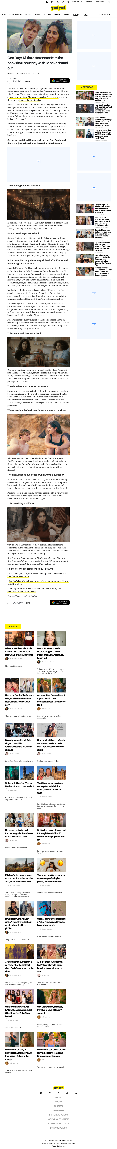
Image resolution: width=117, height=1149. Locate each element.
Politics (47, 14)
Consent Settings (58, 1124)
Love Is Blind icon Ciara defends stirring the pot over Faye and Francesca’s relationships (51, 1052)
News (4, 14)
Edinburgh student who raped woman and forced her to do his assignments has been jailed (19, 878)
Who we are (77, 2)
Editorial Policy (58, 1115)
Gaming (38, 14)
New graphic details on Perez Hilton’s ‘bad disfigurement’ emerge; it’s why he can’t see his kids (103, 109)
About (58, 1102)
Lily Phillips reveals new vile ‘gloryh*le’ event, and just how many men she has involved (102, 246)
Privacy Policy (58, 1128)
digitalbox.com (60, 1146)
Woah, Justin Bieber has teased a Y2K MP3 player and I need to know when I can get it (51, 921)
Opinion (57, 14)
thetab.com (54, 1140)
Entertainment (15, 14)
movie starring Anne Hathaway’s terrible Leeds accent (33, 97)
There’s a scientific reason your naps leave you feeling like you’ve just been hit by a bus (51, 878)
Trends (28, 14)
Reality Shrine (76, 15)
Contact (89, 2)
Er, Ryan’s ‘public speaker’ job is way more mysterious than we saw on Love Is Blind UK (103, 209)
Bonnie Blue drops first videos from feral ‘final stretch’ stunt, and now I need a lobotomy (103, 234)
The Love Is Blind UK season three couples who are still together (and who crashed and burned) (103, 96)
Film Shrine (85, 15)
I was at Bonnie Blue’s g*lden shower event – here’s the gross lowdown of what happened (103, 272)
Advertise (100, 2)
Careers (58, 1106)
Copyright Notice (58, 1119)
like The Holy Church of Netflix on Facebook (35, 564)
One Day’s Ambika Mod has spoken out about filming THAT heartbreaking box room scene (35, 590)
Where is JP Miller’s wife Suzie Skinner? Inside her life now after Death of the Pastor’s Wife (19, 651)
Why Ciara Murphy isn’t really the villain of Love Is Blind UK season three (50, 1009)
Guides (66, 14)
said (45, 397)
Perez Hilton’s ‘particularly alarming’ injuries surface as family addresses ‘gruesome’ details (103, 121)
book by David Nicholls (29, 100)
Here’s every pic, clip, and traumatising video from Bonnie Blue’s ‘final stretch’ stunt (19, 833)
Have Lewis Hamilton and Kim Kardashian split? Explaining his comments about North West (103, 134)
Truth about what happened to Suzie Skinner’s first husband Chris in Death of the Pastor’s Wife (103, 260)
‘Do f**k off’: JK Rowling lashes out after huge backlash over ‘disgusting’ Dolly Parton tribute (102, 221)
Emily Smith (18, 81)
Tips (110, 2)
